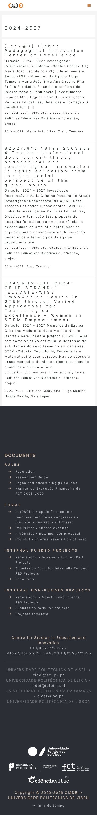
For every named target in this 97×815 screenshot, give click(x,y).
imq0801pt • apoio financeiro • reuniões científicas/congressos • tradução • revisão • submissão (47, 517)
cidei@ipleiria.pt (49, 685)
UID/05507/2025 (46, 648)
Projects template (31, 614)
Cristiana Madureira (44, 391)
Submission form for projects (42, 608)
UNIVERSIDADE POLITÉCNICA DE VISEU (48, 798)
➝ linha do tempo (48, 805)
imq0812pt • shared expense (42, 528)
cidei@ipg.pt (50, 696)
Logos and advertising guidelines (46, 483)
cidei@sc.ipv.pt (48, 675)
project (11, 123)
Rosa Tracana (38, 266)
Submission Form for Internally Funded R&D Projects (51, 570)
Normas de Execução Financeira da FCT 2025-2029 (48, 491)
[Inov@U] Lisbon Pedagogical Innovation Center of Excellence (45, 50)
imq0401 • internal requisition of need (51, 539)
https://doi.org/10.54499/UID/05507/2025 (48, 653)
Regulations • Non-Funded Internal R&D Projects (48, 599)
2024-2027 (14, 131)
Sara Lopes (40, 396)
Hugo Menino (74, 391)
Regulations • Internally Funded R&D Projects (49, 559)
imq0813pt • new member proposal (47, 533)
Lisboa (55, 112)
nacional (70, 112)
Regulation (25, 471)
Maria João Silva (41, 131)
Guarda (55, 247)
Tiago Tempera (70, 131)
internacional (75, 247)
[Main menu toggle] (89, 5)
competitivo (15, 112)
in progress (37, 112)
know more (25, 579)
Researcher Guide (31, 477)
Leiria (80, 372)
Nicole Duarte (16, 396)
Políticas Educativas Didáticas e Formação (41, 118)
